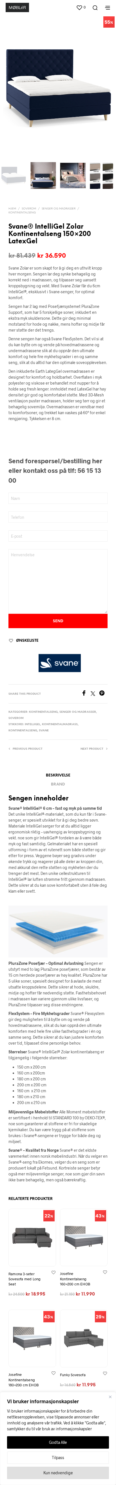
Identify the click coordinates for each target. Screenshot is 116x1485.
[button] (81, 7)
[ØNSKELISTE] (53, 1272)
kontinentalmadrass (60, 724)
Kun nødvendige (58, 1472)
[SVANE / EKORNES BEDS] (60, 663)
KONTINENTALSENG (22, 212)
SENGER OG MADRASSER (58, 208)
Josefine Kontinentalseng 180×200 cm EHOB (23, 1379)
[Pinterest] (103, 694)
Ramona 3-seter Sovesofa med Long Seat (24, 1278)
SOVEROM (29, 208)
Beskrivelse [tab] (58, 775)
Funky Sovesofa (73, 1374)
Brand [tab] (58, 784)
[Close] (110, 1396)
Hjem (12, 208)
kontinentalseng (22, 730)
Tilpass (58, 1457)
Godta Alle (58, 1442)
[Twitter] (95, 694)
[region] (58, 1438)
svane (44, 730)
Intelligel (32, 724)
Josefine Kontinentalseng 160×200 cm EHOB (75, 1278)
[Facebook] (86, 694)
